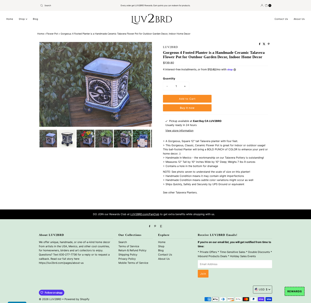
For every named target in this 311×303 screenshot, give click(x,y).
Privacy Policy (127, 258)
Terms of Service (128, 246)
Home (9, 19)
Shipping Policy (127, 254)
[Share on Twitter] (264, 44)
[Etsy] (161, 226)
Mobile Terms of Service (133, 262)
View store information (179, 130)
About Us (299, 19)
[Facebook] (149, 226)
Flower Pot (52, 33)
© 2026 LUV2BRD (50, 299)
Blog (35, 19)
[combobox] (77, 5)
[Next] (146, 85)
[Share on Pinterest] (269, 44)
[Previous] (44, 85)
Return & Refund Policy (132, 250)
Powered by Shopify (76, 299)
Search (122, 242)
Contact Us (281, 19)
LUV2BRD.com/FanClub (144, 214)
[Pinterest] (155, 226)
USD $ (263, 289)
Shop (22, 19)
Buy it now (187, 107)
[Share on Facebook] (260, 44)
